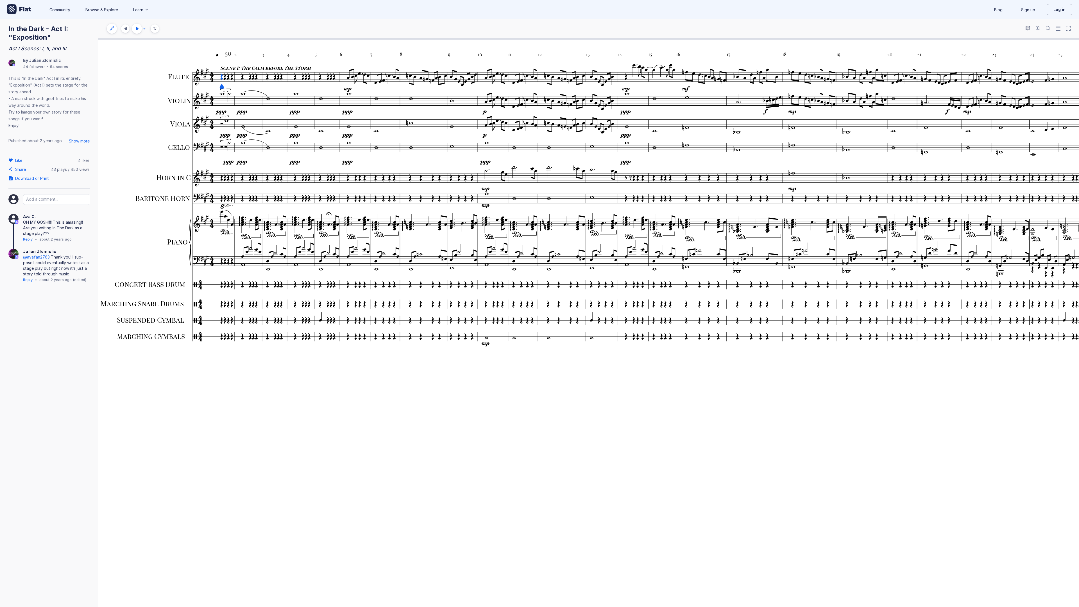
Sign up (1028, 9)
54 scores (59, 66)
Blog (998, 9)
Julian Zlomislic (45, 60)
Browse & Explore (101, 9)
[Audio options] (144, 29)
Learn (138, 9)
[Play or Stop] (137, 29)
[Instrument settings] (112, 29)
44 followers (34, 66)
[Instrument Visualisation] (155, 28)
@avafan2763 (36, 257)
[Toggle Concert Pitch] (1028, 28)
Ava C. (29, 216)
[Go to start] (125, 28)
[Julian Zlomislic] (11, 63)
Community (59, 9)
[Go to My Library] (19, 9)
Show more (79, 141)
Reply (28, 239)
